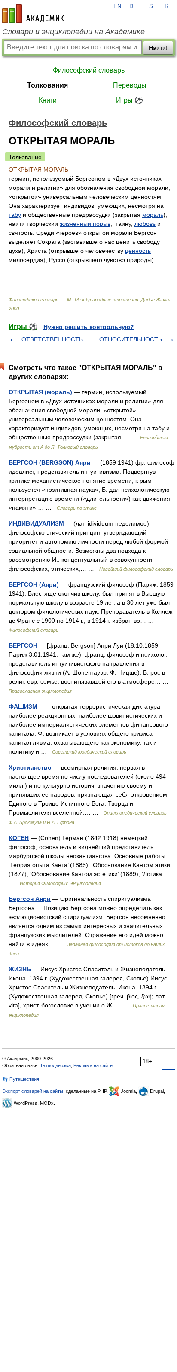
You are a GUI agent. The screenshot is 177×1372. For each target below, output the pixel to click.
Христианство (30, 767)
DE (133, 6)
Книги (48, 100)
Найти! (158, 47)
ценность (138, 250)
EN (117, 6)
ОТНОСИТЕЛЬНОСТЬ (130, 339)
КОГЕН (19, 837)
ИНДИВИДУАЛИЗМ (36, 523)
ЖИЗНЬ (20, 969)
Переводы (129, 85)
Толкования (47, 85)
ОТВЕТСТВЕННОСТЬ (52, 339)
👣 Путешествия (20, 1079)
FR (164, 6)
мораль (152, 214)
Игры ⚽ (129, 100)
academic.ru (33, 13)
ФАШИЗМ (23, 706)
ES (149, 6)
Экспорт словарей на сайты (32, 1091)
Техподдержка (55, 1065)
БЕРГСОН (23, 645)
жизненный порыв (85, 223)
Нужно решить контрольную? (88, 326)
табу (15, 214)
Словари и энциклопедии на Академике (73, 31)
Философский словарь (89, 70)
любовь (145, 223)
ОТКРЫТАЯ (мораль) (40, 392)
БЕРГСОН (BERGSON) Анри (50, 462)
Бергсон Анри (30, 898)
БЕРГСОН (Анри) (34, 584)
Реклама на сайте (93, 1065)
